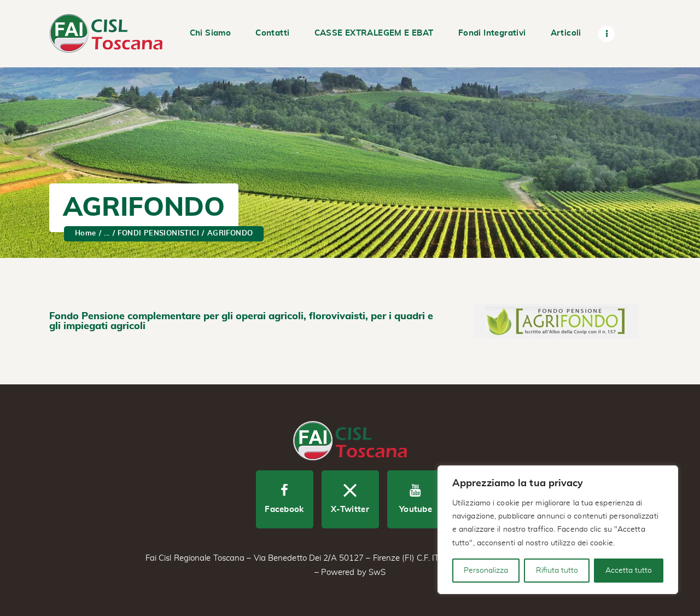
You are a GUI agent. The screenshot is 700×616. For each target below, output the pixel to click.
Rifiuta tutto (557, 570)
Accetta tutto (628, 570)
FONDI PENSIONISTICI (158, 233)
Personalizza (486, 570)
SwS (377, 572)
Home (85, 233)
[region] (558, 529)
